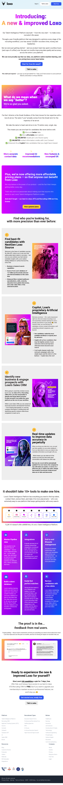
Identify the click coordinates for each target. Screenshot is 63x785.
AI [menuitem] (2, 735)
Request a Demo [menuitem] (53, 754)
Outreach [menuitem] (4, 730)
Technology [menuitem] (49, 730)
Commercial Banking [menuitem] (51, 742)
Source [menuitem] (3, 725)
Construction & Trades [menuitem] (51, 728)
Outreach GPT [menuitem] (5, 732)
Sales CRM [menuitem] (4, 737)
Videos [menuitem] (3, 754)
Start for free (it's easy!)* (31, 64)
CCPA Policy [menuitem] (32, 780)
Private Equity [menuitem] (49, 735)
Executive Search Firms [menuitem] (30, 718)
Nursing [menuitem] (48, 721)
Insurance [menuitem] (48, 723)
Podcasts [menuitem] (4, 752)
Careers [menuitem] (51, 749)
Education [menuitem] (48, 739)
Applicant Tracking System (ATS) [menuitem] (10, 723)
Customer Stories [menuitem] (6, 749)
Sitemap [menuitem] (12, 780)
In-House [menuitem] (26, 728)
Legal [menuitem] (50, 759)
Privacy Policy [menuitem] (5, 780)
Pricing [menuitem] (50, 752)
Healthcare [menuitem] (48, 718)
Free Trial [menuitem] (51, 756)
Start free (56, 4)
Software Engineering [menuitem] (51, 732)
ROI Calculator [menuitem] (5, 759)
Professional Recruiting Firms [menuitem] (32, 721)
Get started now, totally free (31, 698)
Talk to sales (45, 3)
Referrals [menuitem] (4, 756)
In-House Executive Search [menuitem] (31, 730)
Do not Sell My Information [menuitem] (43, 780)
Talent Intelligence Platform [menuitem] (9, 718)
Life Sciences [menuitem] (49, 725)
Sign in (36, 3)
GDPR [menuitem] (26, 780)
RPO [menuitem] (25, 725)
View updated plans (31, 207)
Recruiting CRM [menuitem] (6, 721)
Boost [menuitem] (3, 739)
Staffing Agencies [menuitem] (28, 723)
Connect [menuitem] (4, 728)
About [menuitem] (50, 747)
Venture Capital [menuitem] (49, 737)
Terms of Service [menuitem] (19, 780)
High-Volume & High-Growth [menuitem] (31, 732)
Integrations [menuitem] (5, 761)
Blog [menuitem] (3, 747)
